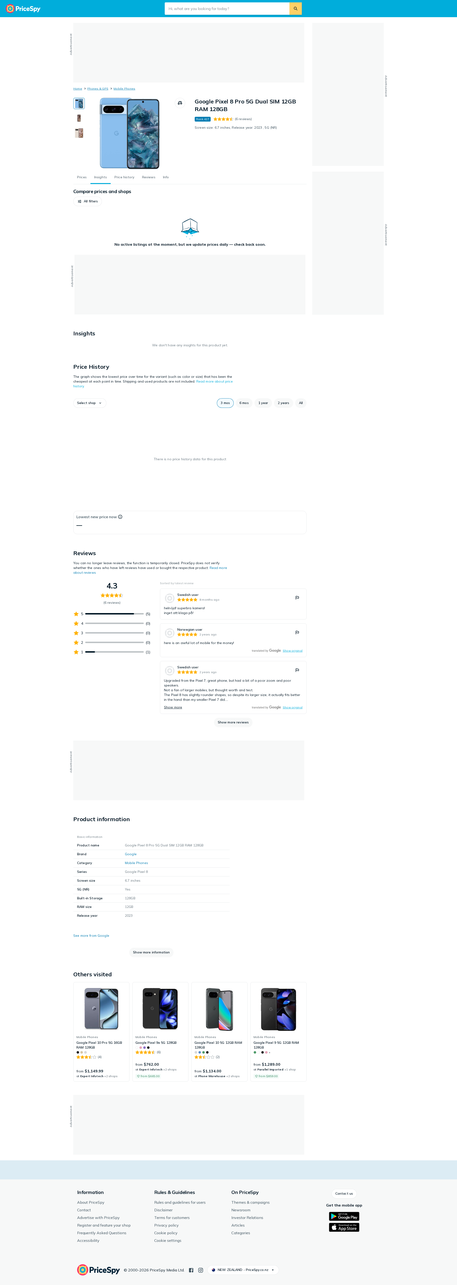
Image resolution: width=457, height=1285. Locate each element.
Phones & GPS (97, 88)
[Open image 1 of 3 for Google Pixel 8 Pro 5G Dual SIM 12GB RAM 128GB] (130, 133)
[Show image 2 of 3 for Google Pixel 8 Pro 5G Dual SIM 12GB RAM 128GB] (79, 118)
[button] (87, 201)
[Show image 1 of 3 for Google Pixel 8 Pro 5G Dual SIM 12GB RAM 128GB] (79, 103)
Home (77, 88)
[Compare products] (180, 103)
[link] (233, 604)
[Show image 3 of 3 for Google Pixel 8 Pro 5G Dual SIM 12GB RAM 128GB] (79, 133)
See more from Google (91, 935)
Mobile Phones (124, 88)
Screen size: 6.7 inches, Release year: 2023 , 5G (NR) (236, 127)
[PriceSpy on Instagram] (201, 1269)
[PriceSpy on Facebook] (191, 1269)
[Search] (295, 8)
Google (131, 854)
